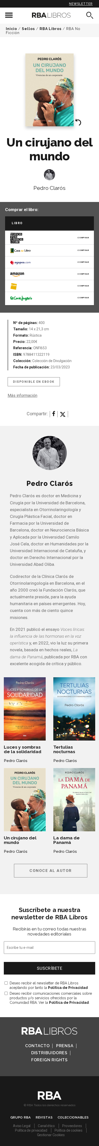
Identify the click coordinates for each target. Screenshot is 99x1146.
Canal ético (46, 1126)
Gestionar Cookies (51, 1135)
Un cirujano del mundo (20, 840)
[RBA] (50, 1098)
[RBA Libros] (50, 15)
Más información (22, 395)
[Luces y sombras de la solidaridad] (25, 709)
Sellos (28, 29)
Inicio (11, 29)
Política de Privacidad (68, 988)
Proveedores (72, 1126)
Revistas (44, 1117)
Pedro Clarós (49, 188)
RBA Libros (50, 29)
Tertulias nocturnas (64, 749)
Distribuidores (49, 1052)
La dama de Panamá (66, 840)
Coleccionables (73, 1117)
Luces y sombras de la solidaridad (22, 749)
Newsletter (81, 4)
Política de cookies (68, 1130)
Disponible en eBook (34, 382)
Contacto (37, 1045)
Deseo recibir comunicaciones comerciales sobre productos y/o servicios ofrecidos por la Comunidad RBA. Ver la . (51, 998)
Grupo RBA (20, 1117)
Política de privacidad (31, 1130)
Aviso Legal (21, 1126)
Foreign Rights (49, 1059)
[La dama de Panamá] (74, 799)
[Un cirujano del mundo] (25, 799)
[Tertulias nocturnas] (74, 709)
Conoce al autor (50, 870)
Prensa (65, 1045)
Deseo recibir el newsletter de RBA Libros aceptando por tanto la (49, 985)
